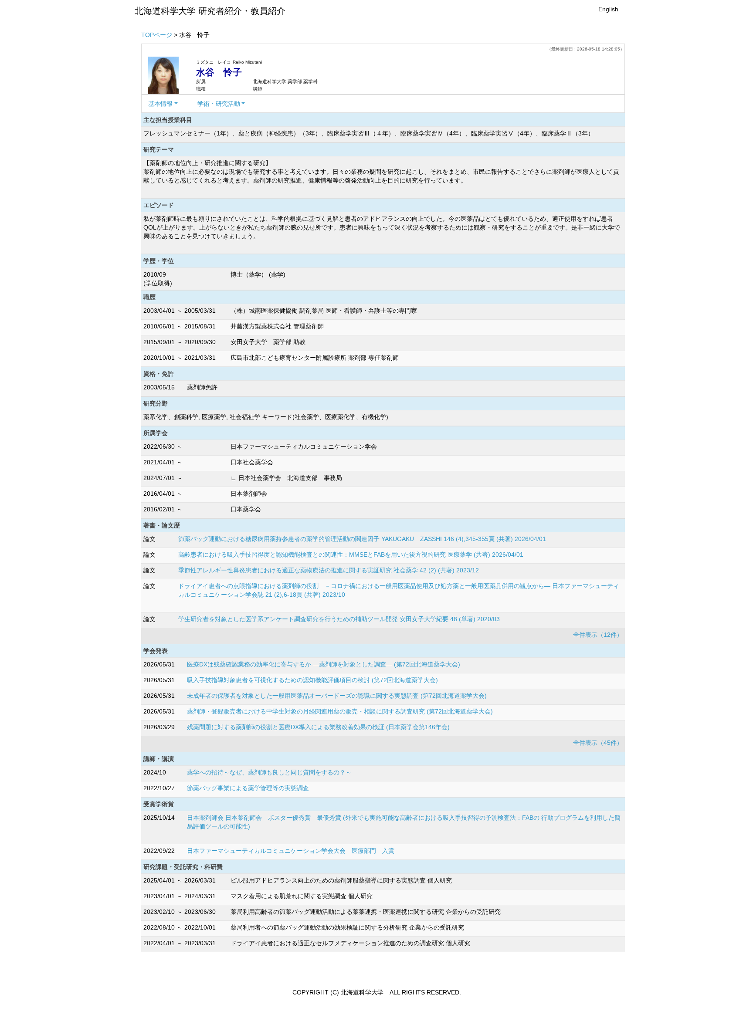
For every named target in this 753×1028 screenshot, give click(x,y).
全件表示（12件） (598, 634)
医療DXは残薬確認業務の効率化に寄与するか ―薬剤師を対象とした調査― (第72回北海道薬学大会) (323, 664)
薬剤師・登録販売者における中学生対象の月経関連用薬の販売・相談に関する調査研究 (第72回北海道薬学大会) (340, 711)
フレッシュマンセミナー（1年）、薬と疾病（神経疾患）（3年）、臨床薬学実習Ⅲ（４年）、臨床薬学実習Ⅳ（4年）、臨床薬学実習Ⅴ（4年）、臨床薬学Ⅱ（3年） (368, 133)
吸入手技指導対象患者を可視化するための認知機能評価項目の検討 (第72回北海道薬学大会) (312, 679)
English (608, 9)
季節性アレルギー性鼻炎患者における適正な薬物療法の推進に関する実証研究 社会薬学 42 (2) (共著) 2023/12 (328, 570)
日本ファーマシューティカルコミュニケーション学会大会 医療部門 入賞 (290, 850)
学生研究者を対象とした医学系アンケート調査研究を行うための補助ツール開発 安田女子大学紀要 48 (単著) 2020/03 (339, 618)
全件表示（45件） (598, 742)
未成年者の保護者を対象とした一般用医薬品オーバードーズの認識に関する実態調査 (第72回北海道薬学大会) (337, 695)
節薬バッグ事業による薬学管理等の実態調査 (248, 788)
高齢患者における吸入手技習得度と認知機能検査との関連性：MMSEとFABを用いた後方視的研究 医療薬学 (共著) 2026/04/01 (350, 554)
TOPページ (156, 34)
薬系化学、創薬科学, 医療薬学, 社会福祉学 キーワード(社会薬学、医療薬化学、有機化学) (265, 416)
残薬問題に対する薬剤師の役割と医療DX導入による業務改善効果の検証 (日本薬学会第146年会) (318, 727)
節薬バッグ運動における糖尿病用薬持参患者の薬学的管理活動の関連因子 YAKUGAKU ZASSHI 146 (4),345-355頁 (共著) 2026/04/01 (362, 538)
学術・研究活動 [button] (218, 103)
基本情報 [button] (160, 103)
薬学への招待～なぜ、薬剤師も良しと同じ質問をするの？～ (269, 772)
